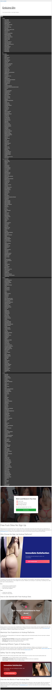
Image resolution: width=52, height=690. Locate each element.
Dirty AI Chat (6, 392)
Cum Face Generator (7, 427)
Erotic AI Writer (6, 448)
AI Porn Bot (6, 106)
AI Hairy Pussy (6, 363)
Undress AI (6, 183)
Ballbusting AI (6, 73)
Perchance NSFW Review (8, 435)
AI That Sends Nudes (8, 90)
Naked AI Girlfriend (7, 238)
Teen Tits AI (6, 481)
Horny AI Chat (6, 160)
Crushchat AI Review (7, 253)
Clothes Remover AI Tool (8, 156)
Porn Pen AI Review (7, 240)
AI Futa (5, 286)
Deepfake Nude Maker (8, 332)
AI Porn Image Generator (8, 431)
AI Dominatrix (6, 198)
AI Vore (5, 309)
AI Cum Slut (6, 67)
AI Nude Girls (6, 336)
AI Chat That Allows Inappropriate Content (11, 86)
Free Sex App (6, 50)
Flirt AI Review (6, 166)
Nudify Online (6, 399)
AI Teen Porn (6, 468)
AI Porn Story (6, 233)
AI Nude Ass (6, 171)
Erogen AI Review (7, 281)
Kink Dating (6, 28)
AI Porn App (6, 58)
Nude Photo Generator (8, 234)
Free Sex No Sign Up (7, 41)
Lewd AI (5, 394)
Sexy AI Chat (6, 116)
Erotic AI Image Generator (8, 425)
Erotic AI (5, 248)
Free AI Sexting (7, 287)
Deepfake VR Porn (7, 189)
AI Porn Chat (6, 95)
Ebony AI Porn (6, 140)
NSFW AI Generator (7, 111)
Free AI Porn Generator (8, 453)
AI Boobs (5, 220)
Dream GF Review (7, 80)
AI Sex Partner (6, 223)
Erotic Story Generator (8, 273)
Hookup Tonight (7, 39)
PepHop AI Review (7, 293)
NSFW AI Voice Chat (7, 306)
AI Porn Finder (6, 150)
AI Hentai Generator (7, 124)
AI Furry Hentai (6, 484)
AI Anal (5, 387)
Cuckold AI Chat (7, 464)
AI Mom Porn (6, 403)
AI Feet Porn (6, 244)
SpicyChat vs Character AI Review (10, 196)
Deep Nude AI (6, 440)
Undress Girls (6, 383)
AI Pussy (5, 326)
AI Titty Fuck (6, 480)
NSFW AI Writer (7, 376)
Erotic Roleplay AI (7, 188)
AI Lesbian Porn (7, 83)
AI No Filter (6, 374)
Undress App (6, 294)
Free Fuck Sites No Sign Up (9, 44)
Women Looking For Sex (8, 36)
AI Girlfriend (6, 337)
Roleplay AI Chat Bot (7, 133)
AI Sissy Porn (6, 174)
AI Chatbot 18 (6, 283)
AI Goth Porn (6, 416)
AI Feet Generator (7, 173)
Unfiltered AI (6, 402)
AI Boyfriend (6, 177)
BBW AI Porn (6, 267)
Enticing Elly (8, 7)
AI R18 (5, 479)
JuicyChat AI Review (7, 462)
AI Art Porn (6, 375)
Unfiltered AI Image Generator (9, 72)
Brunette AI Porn (7, 316)
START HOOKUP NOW (32, 561)
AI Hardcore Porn (7, 475)
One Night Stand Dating (8, 33)
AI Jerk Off (6, 88)
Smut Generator (7, 343)
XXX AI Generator (7, 300)
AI (2, 52)
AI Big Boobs (6, 397)
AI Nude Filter (6, 333)
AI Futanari (6, 350)
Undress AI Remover (7, 364)
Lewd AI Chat (6, 276)
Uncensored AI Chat (7, 476)
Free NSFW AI (6, 341)
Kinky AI (5, 262)
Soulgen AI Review (7, 143)
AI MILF (5, 359)
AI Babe (5, 447)
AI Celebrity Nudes (7, 377)
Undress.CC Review (7, 184)
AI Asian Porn (6, 68)
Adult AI (5, 292)
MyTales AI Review (7, 355)
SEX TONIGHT (26, 617)
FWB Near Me (6, 23)
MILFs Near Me (6, 30)
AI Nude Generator (7, 259)
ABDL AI (5, 385)
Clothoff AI (6, 77)
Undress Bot (6, 250)
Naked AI (6, 261)
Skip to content (3, 1)
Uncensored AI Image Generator (9, 79)
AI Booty (5, 319)
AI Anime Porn (6, 107)
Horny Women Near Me (8, 24)
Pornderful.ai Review (7, 347)
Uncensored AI (6, 165)
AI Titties (5, 330)
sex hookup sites (46, 628)
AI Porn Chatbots (7, 352)
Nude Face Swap (7, 473)
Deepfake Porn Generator (8, 408)
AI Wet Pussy (6, 55)
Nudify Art (6, 407)
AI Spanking (6, 127)
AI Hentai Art (6, 271)
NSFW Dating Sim (7, 172)
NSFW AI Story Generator (8, 299)
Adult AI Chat (6, 470)
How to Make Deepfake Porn (9, 410)
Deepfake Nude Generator (8, 178)
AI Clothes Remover (7, 151)
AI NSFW (5, 84)
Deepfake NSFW (7, 327)
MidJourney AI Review (8, 130)
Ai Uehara (6, 424)
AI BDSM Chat (6, 272)
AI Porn (5, 353)
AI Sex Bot (6, 331)
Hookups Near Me (7, 46)
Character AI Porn (7, 216)
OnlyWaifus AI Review (8, 436)
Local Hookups (6, 25)
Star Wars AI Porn (7, 129)
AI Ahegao (6, 231)
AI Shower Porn (7, 288)
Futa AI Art (6, 443)
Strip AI (5, 429)
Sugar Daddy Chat (7, 42)
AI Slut (5, 421)
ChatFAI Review (7, 264)
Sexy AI (5, 207)
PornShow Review (7, 167)
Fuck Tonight (6, 19)
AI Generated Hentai (7, 391)
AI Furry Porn (6, 320)
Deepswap (6, 361)
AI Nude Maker (6, 360)
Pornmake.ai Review (7, 282)
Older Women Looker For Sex (9, 29)
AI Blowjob (6, 162)
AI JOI (5, 371)
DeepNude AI (6, 310)
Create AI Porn (6, 457)
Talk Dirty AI (6, 199)
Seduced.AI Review (7, 321)
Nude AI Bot (6, 405)
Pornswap (6, 398)
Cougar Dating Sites (7, 35)
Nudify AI (6, 110)
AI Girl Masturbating (7, 474)
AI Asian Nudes (6, 413)
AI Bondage (6, 128)
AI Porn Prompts (7, 123)
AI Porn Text (6, 430)
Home (3, 18)
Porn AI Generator (7, 463)
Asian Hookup (6, 45)
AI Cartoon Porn (7, 239)
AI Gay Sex (6, 62)
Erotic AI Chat (6, 485)
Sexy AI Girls (6, 314)
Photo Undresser (7, 96)
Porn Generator (5, 159)
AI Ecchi (5, 396)
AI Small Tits (6, 295)
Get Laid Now (26, 509)
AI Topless (6, 404)
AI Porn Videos (6, 256)
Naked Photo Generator (8, 381)
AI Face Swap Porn (7, 222)
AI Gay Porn (6, 193)
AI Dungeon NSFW (7, 441)
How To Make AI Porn (8, 187)
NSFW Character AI (7, 460)
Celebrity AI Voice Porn (8, 348)
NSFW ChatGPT (7, 471)
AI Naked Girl (6, 414)
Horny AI (5, 420)
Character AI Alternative (8, 63)
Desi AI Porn (6, 366)
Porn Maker (4, 53)
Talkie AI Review (7, 446)
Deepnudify (6, 121)
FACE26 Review (7, 78)
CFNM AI (5, 338)
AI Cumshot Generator (8, 85)
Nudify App (6, 251)
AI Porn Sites (6, 157)
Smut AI (5, 56)
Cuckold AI (6, 185)
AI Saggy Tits (6, 144)
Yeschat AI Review (7, 243)
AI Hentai (5, 155)
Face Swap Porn (7, 118)
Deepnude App (6, 215)
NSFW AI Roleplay (7, 201)
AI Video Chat (6, 182)
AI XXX (5, 437)
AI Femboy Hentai (7, 305)
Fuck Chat (6, 40)
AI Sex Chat (6, 226)
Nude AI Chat (6, 315)
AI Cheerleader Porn (7, 75)
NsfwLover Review (7, 249)
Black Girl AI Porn (7, 97)
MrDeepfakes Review (8, 113)
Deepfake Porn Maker (8, 339)
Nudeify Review (7, 69)
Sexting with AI (6, 289)
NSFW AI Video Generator (8, 176)
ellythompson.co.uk (4, 531)
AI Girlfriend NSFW (7, 154)
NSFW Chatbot (6, 349)
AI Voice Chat (6, 342)
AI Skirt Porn (6, 141)
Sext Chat (6, 31)
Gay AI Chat (6, 74)
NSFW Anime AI (7, 135)
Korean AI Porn (6, 255)
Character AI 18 (7, 237)
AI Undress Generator (8, 105)
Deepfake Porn (6, 311)
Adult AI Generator (7, 210)
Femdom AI (6, 149)
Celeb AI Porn (6, 218)
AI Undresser (6, 108)
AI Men (5, 211)
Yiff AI (5, 482)
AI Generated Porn (7, 152)
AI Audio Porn (6, 409)
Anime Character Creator (8, 298)
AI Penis (5, 139)
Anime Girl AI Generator (8, 418)
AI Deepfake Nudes (7, 64)
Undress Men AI (7, 138)
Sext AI (5, 89)
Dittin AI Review (7, 57)
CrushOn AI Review (7, 317)
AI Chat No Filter (7, 432)
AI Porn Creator (7, 270)
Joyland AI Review (7, 328)
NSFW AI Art (6, 122)
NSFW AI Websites (7, 325)
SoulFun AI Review (7, 94)
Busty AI (5, 229)
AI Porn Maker (6, 195)
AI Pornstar (6, 452)
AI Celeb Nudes (7, 117)
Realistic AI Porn (7, 161)
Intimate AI (6, 454)
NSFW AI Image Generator (8, 388)
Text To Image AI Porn (8, 344)
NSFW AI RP (6, 206)
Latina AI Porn (6, 386)
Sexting (3, 277)
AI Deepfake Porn (7, 91)
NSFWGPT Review (7, 254)
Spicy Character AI (7, 465)
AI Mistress (6, 99)
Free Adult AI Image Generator (9, 275)
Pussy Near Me (6, 47)
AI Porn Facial (6, 212)
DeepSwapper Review (8, 284)
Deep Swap (6, 358)
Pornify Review (6, 449)
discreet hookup (27, 649)
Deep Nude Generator (8, 204)
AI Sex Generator (7, 415)
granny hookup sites (45, 648)
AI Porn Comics (6, 469)
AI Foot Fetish (6, 369)
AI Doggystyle (6, 393)
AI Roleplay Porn (7, 370)
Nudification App (7, 245)
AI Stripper (6, 265)
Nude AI (5, 145)
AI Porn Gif (6, 297)
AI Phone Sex (6, 304)
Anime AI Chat (6, 419)
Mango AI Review (7, 354)
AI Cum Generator (7, 168)
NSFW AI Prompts (7, 119)
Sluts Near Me (6, 51)
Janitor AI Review (7, 200)
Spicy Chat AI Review (8, 451)
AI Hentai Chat (6, 458)
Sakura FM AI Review (7, 260)
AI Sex (3, 372)
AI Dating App (6, 61)
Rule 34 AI (6, 194)
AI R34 (5, 221)
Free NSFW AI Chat (7, 322)
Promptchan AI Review (8, 134)
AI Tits (5, 242)
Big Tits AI (6, 209)
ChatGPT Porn (6, 228)
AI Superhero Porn (7, 459)
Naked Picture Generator (8, 232)
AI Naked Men (6, 102)
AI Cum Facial (6, 190)
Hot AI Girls (6, 308)
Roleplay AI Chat (7, 227)
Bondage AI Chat (7, 132)
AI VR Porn (6, 205)
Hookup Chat (6, 20)
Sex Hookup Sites (7, 22)
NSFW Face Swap (7, 303)
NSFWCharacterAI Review (8, 100)
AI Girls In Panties (7, 365)
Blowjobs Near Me (7, 34)
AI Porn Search (6, 438)
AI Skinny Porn (6, 146)
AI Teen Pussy (6, 380)
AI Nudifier (6, 426)
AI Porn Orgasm (7, 112)
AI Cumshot (6, 217)
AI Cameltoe (6, 278)
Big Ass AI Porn (6, 66)
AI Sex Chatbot (6, 266)
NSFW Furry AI (6, 179)
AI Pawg (5, 101)
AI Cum (5, 382)
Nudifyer (5, 163)
